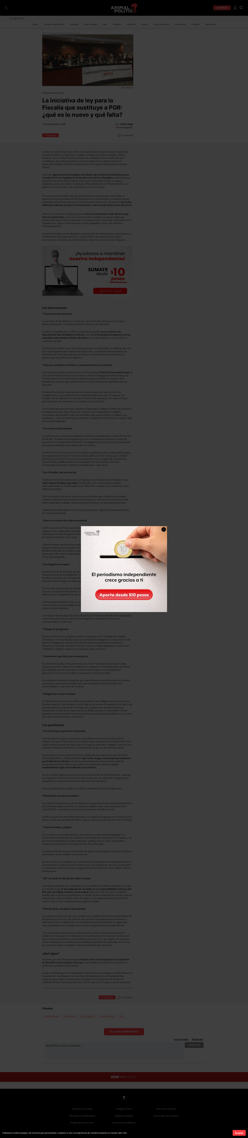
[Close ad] (163, 529)
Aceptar (239, 1132)
